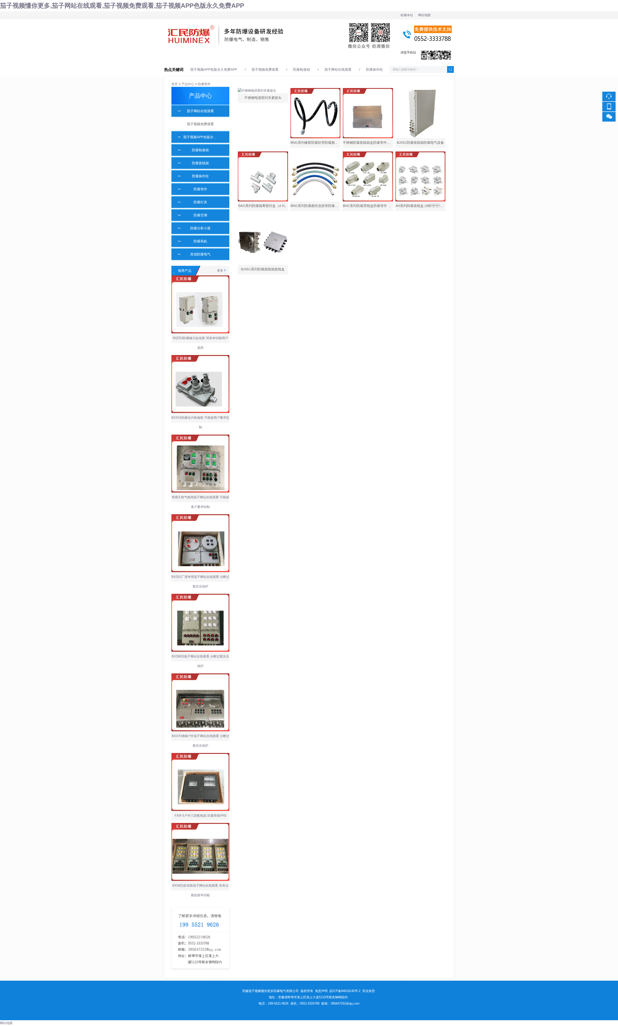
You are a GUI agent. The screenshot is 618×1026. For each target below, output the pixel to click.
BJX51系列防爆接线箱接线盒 (263, 269)
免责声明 (321, 991)
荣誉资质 (315, 56)
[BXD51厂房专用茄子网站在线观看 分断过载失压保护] (200, 517)
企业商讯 (351, 56)
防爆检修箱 (301, 69)
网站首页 (170, 56)
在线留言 (424, 56)
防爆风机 (198, 241)
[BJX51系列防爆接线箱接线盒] (263, 240)
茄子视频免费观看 (265, 69)
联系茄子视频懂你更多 (397, 56)
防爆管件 (204, 84)
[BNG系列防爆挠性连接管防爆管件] (315, 176)
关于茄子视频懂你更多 (216, 56)
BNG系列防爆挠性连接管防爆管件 (316, 206)
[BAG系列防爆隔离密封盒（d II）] (263, 176)
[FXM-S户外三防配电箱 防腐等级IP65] (200, 755)
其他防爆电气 (198, 254)
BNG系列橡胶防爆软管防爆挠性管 (316, 142)
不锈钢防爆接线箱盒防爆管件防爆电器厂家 (375, 142)
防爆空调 (198, 215)
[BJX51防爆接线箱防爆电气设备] (420, 113)
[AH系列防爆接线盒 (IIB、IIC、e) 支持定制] (420, 176)
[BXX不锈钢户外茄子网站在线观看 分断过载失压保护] (200, 676)
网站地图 (424, 15)
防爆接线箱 (198, 163)
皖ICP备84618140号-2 (345, 991)
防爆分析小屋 (198, 228)
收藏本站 (406, 15)
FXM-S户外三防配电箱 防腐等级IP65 (200, 815)
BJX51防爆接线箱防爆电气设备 (420, 142)
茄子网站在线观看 (337, 69)
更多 (220, 270)
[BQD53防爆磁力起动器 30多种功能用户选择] (200, 278)
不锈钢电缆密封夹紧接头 (262, 98)
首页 (174, 84)
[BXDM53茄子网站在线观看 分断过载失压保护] (200, 596)
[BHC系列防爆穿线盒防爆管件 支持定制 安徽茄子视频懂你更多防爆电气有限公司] (368, 176)
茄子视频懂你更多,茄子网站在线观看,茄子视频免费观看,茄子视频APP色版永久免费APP (122, 5)
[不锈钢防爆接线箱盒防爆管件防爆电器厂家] (368, 113)
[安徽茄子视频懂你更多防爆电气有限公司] (309, 22)
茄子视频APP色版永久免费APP (213, 69)
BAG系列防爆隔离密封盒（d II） (262, 206)
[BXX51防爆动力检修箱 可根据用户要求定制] (200, 357)
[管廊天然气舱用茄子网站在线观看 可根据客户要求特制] (200, 437)
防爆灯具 (198, 202)
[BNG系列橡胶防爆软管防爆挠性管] (315, 113)
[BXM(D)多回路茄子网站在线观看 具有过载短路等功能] (200, 825)
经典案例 (279, 56)
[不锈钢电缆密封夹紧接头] (263, 90)
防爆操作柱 (374, 69)
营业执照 (368, 991)
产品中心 (243, 56)
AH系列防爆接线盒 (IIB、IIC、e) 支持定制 (440, 206)
